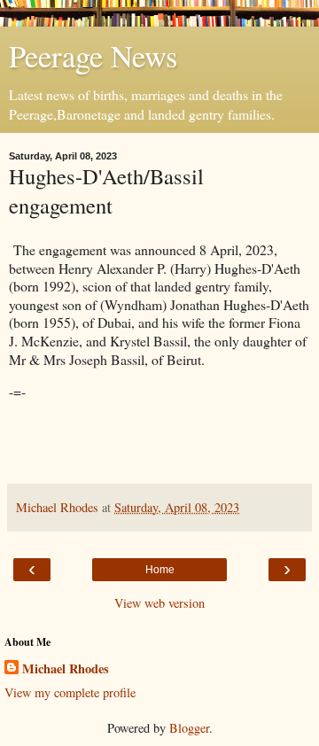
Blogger (189, 727)
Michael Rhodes (65, 669)
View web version (159, 602)
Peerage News (93, 55)
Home (160, 569)
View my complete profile (70, 692)
